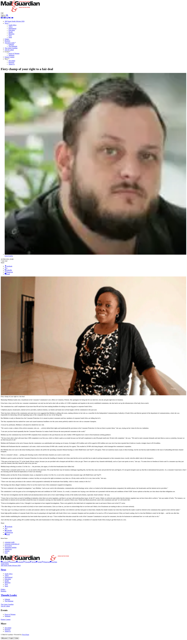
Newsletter (8, 628)
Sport (6, 586)
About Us (8, 631)
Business (3, 591)
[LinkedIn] (4, 18)
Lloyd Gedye (9, 256)
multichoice (8, 549)
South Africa (8, 574)
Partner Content (5, 619)
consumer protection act (12, 544)
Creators (6, 564)
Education (8, 579)
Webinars (7, 616)
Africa (7, 575)
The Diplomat (9, 601)
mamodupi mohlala (10, 547)
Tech (6, 584)
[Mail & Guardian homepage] (93, 6)
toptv (6, 553)
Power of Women (10, 614)
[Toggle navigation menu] (2, 13)
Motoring (7, 582)
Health (7, 581)
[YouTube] (12, 18)
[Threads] (6, 18)
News (3, 569)
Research (7, 629)
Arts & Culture (5, 606)
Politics (3, 589)
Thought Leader (9, 595)
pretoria (7, 551)
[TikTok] (8, 18)
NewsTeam (25, 634)
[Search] (7, 16)
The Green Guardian (7, 604)
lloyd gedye (8, 546)
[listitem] (4, 562)
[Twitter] (9, 18)
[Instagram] (3, 18)
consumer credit (9, 542)
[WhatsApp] (11, 18)
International (8, 577)
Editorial (7, 599)
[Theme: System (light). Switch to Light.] (3, 16)
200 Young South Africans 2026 (11, 565)
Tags (2, 564)
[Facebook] (1, 18)
